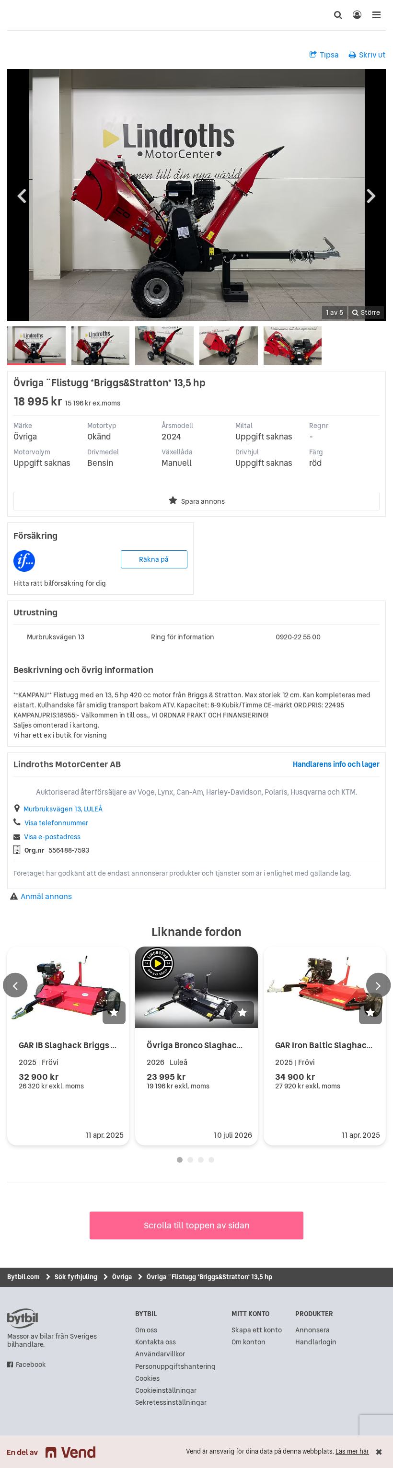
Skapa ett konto (256, 1330)
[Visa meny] (376, 14)
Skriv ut (372, 54)
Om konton (248, 1342)
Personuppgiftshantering (175, 1367)
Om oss (146, 1330)
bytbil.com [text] (22, 1318)
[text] (16, 15)
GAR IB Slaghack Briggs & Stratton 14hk (95, 1045)
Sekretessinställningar (171, 1403)
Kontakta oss (155, 1342)
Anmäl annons (46, 896)
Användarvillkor (160, 1354)
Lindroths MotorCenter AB (67, 764)
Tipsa (329, 54)
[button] (114, 1012)
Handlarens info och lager (336, 764)
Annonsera (312, 1330)
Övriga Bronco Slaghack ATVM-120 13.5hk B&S (235, 1045)
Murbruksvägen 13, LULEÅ (63, 809)
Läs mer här (352, 1451)
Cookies (147, 1379)
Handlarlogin (315, 1342)
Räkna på (154, 559)
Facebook (31, 1365)
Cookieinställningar (165, 1391)
